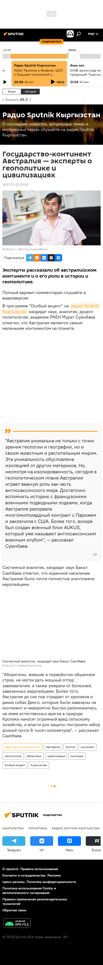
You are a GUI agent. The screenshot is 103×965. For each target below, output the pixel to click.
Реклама (54, 875)
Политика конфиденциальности (51, 882)
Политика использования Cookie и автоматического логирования (29, 890)
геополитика (13, 756)
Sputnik (10, 665)
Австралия (53, 747)
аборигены (34, 756)
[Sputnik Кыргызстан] (14, 36)
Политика (38, 828)
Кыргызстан (39, 765)
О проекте (10, 869)
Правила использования (39, 869)
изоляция (77, 756)
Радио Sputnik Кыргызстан (35, 65)
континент (87, 747)
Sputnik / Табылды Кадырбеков (26, 249)
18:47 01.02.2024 (15, 184)
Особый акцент (15, 765)
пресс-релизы (13, 882)
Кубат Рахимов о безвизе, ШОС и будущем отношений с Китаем (38, 74)
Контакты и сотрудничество (24, 875)
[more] (95, 554)
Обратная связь (14, 910)
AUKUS (70, 747)
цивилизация (56, 756)
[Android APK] (17, 923)
